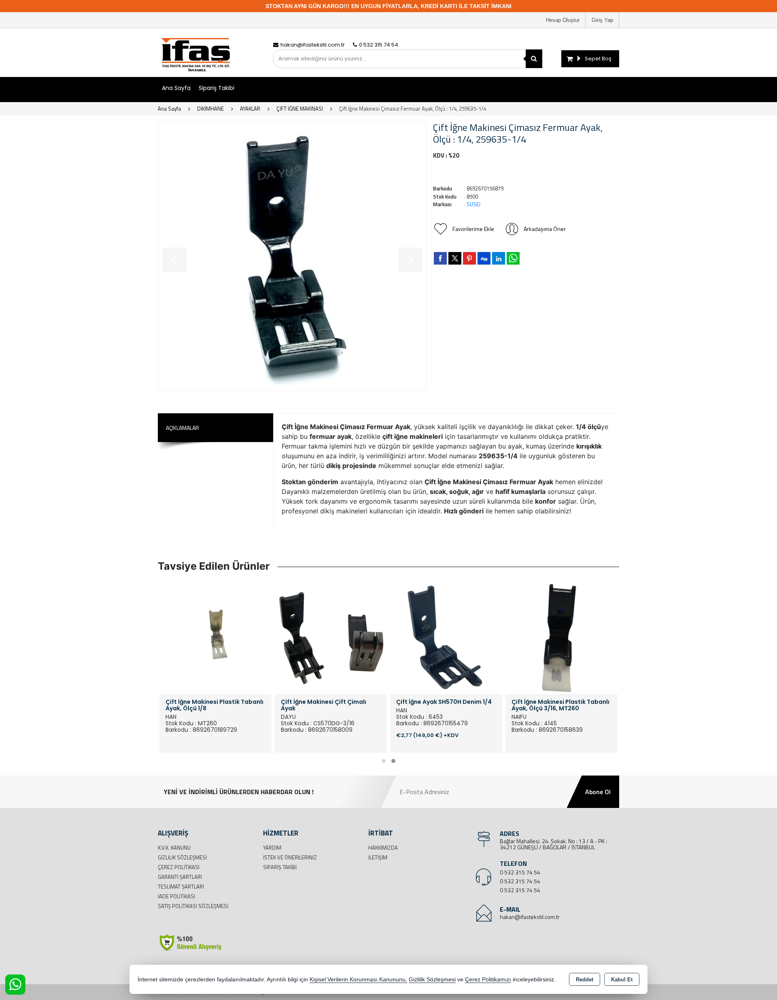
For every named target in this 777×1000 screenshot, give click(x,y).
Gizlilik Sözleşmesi (182, 857)
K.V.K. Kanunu (174, 848)
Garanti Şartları (180, 877)
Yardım (272, 848)
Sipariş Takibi (216, 88)
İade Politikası (176, 896)
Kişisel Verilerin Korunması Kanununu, (358, 979)
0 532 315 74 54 (520, 872)
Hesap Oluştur (563, 20)
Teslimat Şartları (181, 886)
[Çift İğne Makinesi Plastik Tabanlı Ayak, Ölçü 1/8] (215, 637)
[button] (383, 761)
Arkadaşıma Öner (545, 228)
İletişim (377, 857)
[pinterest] (469, 258)
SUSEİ (473, 204)
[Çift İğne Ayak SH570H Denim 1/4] (446, 637)
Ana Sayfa (176, 88)
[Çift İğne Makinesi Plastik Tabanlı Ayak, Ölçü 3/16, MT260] (561, 637)
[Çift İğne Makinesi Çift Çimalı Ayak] (331, 637)
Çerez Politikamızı (488, 979)
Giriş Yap (602, 20)
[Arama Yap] (534, 58)
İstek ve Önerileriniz (290, 857)
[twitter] (454, 258)
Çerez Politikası (179, 867)
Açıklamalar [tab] (182, 427)
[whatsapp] (513, 258)
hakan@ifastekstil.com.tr (530, 916)
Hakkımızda (383, 848)
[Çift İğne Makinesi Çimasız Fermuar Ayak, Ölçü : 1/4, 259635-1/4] (292, 256)
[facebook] (440, 258)
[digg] (484, 258)
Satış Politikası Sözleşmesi (193, 906)
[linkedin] (498, 258)
